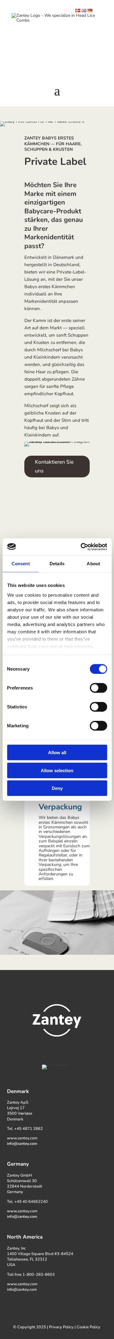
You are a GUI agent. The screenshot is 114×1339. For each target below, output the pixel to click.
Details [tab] (57, 563)
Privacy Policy (61, 1327)
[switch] (98, 688)
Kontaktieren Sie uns (54, 466)
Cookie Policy (88, 1327)
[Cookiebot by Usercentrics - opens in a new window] (81, 547)
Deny (57, 788)
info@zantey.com (22, 1143)
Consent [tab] (21, 563)
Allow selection (57, 770)
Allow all (57, 752)
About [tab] (93, 563)
